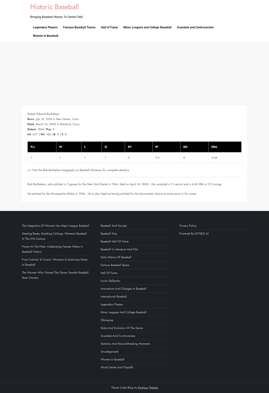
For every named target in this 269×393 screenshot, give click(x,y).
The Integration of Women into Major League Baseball (55, 226)
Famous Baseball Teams (79, 27)
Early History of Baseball (116, 257)
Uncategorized (109, 351)
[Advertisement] (134, 69)
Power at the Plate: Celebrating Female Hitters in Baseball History (52, 249)
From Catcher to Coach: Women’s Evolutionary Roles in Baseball (54, 262)
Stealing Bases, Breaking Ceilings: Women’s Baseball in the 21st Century (54, 236)
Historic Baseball (54, 7)
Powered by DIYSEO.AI (194, 233)
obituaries (107, 320)
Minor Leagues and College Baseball (147, 27)
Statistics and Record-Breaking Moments (125, 344)
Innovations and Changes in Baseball (123, 289)
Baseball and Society (114, 226)
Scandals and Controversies (195, 27)
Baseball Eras (109, 233)
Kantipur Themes (148, 387)
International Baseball (114, 296)
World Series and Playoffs (117, 367)
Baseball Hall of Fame (114, 241)
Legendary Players (45, 27)
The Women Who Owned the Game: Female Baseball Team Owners (55, 275)
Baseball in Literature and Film (119, 249)
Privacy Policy (188, 226)
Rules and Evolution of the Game (122, 328)
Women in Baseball (45, 36)
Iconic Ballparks (110, 281)
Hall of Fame (109, 27)
